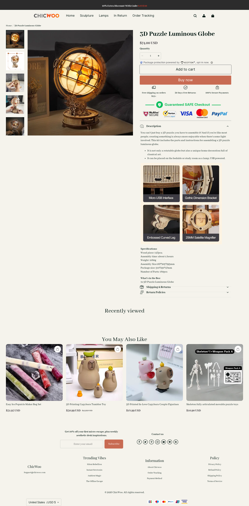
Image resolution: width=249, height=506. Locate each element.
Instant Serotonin (94, 470)
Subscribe (113, 443)
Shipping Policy (215, 475)
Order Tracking (154, 473)
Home (9, 25)
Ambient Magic (94, 475)
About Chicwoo (155, 467)
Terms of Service (214, 481)
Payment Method (154, 478)
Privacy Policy (214, 464)
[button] (195, 15)
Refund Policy (214, 470)
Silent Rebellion (94, 464)
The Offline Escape (94, 481)
